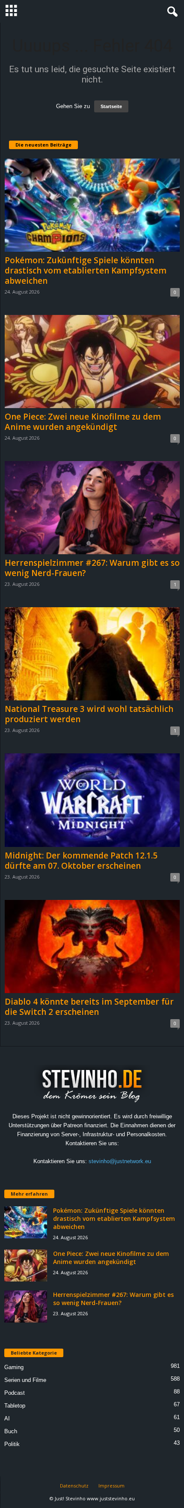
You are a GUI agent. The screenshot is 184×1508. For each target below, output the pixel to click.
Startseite (111, 106)
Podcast (14, 1393)
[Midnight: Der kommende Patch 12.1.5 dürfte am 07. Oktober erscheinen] (92, 800)
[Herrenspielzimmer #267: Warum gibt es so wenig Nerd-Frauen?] (92, 507)
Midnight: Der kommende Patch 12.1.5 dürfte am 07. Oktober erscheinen (81, 860)
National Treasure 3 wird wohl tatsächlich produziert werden (89, 714)
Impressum (111, 1485)
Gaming (14, 1367)
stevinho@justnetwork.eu (120, 1161)
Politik (12, 1444)
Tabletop (14, 1405)
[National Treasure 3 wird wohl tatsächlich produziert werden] (92, 653)
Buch (10, 1431)
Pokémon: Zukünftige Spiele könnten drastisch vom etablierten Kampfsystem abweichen (85, 270)
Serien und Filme (25, 1380)
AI (7, 1418)
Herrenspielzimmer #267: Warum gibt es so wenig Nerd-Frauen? (92, 568)
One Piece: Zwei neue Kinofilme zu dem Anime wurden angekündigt (83, 421)
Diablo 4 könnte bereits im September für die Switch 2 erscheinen (89, 1006)
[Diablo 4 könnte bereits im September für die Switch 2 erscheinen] (92, 946)
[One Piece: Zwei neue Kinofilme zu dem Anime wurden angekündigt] (92, 361)
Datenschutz (74, 1485)
